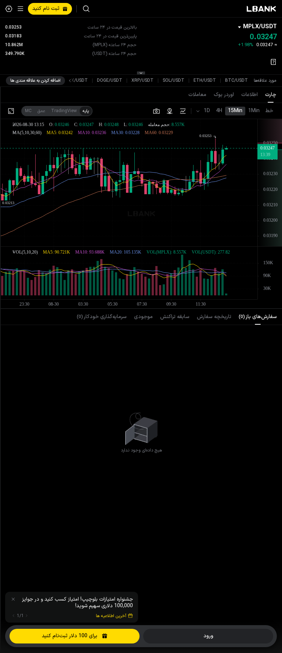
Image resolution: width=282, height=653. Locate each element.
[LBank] (261, 9)
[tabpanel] (141, 425)
